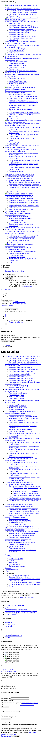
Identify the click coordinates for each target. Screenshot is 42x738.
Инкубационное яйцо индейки (19, 32)
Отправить (5, 707)
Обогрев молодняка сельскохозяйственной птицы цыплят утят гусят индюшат (22, 232)
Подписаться (25, 595)
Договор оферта (10, 614)
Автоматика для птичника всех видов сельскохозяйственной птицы (18, 214)
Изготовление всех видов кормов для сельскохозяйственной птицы (18, 248)
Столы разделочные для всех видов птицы (24, 204)
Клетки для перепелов (16, 83)
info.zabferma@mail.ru (19, 303)
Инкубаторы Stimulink (16, 51)
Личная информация (16, 559)
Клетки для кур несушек (17, 80)
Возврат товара (10, 624)
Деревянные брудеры (16, 63)
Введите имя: (5, 698)
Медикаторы (13, 116)
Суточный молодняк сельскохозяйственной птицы (22, 9)
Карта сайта (9, 626)
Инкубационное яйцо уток (18, 34)
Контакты (8, 622)
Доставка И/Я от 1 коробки (14, 271)
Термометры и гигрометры (18, 217)
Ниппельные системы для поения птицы (23, 96)
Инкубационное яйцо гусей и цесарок (22, 36)
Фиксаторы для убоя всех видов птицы (26, 495)
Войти (20, 322)
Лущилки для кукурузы (17, 257)
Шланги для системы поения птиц (21, 111)
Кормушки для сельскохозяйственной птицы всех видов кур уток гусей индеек (22, 124)
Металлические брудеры (17, 65)
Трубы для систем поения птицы (20, 109)
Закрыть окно (6, 719)
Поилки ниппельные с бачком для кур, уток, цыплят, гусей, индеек (24, 168)
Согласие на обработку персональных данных (25, 582)
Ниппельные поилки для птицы (20, 94)
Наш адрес (9, 278)
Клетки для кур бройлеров (18, 82)
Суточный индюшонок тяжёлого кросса (23, 14)
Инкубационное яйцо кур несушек (21, 29)
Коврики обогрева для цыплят (19, 240)
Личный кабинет (11, 557)
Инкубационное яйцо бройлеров (20, 25)
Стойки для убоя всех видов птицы (25, 493)
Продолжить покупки (8, 341)
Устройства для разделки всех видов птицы (24, 206)
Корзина (8, 568)
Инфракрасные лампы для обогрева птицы (24, 235)
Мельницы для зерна (16, 255)
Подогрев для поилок (16, 171)
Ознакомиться (6, 736)
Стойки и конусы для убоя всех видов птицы (24, 182)
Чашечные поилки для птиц (18, 100)
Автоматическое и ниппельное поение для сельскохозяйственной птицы (20, 92)
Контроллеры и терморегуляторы (20, 218)
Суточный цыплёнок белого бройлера (22, 10)
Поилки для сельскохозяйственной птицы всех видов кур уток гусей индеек (21, 150)
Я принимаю (15, 736)
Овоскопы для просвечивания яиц (21, 224)
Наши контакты (14, 588)
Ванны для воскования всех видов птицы (23, 202)
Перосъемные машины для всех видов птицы (25, 186)
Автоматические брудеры (18, 62)
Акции (7, 555)
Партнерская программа (13, 636)
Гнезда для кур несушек (17, 78)
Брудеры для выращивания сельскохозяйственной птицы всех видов (22, 59)
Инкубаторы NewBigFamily (18, 49)
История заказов (14, 564)
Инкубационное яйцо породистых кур (22, 31)
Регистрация (13, 322)
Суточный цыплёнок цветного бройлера (23, 12)
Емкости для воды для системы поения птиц (24, 113)
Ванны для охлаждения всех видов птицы (23, 200)
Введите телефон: (7, 700)
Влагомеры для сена (16, 220)
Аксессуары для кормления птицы (21, 142)
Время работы (10, 274)
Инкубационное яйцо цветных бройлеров (23, 27)
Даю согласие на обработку (20, 703)
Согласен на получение (18, 597)
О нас (11, 586)
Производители (10, 634)
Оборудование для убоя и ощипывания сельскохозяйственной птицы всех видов (19, 179)
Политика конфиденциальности (16, 609)
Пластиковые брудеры (16, 67)
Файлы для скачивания (17, 566)
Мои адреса (13, 562)
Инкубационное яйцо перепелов (20, 38)
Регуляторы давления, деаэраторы (21, 114)
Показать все (13, 16)
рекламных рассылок (27, 597)
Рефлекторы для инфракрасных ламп (22, 237)
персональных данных (30, 703)
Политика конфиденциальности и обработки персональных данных (24, 579)
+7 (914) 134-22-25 (19, 302)
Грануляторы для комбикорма (19, 253)
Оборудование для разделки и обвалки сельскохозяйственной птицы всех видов (19, 197)
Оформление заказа (11, 570)
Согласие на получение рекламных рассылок (24, 584)
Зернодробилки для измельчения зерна (22, 251)
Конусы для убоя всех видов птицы (25, 491)
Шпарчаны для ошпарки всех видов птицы (24, 184)
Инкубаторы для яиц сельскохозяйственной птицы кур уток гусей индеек (22, 46)
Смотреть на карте (26, 286)
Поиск (7, 571)
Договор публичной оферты (19, 575)
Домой (7, 345)
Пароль (11, 560)
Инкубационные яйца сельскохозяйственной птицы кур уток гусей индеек (23, 22)
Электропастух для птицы (18, 222)
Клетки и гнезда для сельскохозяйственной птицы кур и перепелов (22, 75)
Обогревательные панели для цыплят (22, 238)
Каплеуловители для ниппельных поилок (23, 98)
